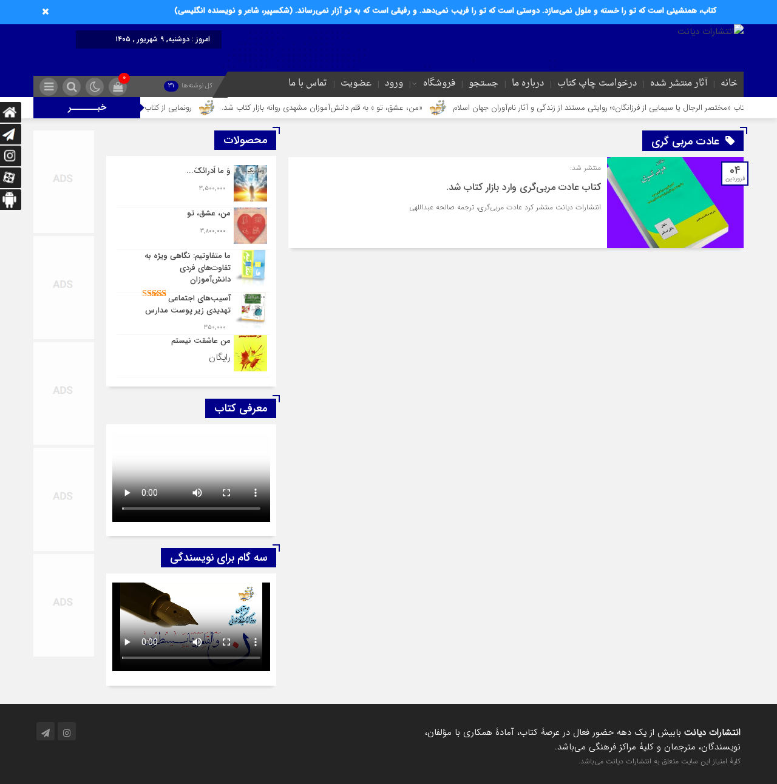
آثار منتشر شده (678, 83)
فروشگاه (439, 83)
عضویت (356, 83)
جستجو (483, 83)
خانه (729, 83)
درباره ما (528, 83)
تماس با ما (307, 83)
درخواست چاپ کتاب (597, 83)
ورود (394, 83)
